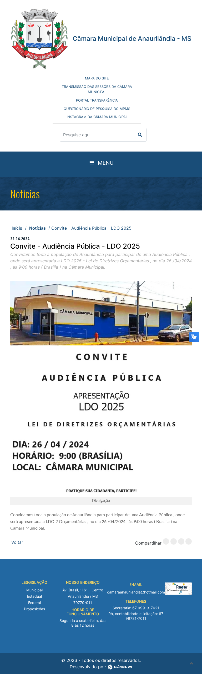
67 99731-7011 (144, 616)
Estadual (34, 596)
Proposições (34, 609)
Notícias (37, 228)
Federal (34, 602)
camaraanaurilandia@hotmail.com (136, 592)
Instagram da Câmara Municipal (97, 117)
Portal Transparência (97, 100)
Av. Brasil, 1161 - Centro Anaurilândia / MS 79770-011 (82, 596)
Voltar (17, 542)
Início (17, 228)
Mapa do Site (97, 78)
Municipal (34, 590)
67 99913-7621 (145, 608)
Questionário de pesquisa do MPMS (97, 109)
